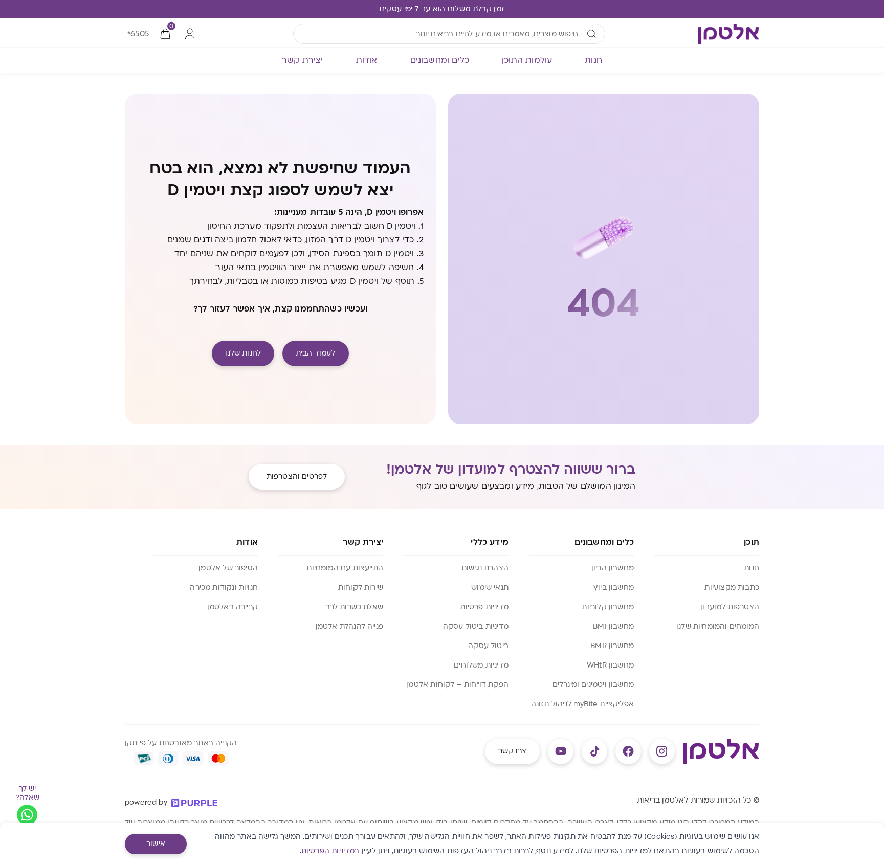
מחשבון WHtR (610, 665)
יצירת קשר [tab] (302, 60)
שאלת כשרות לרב (354, 607)
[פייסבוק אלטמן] (628, 751)
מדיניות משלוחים (481, 665)
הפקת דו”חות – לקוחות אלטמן (457, 685)
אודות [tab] (367, 60)
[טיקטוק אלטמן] (594, 751)
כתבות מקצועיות (731, 587)
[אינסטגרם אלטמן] (662, 751)
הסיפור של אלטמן (228, 568)
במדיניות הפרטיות (330, 851)
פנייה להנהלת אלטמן (349, 626)
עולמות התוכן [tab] (527, 60)
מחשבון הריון (612, 568)
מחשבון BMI (613, 626)
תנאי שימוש (490, 587)
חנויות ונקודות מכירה (224, 587)
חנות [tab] (593, 60)
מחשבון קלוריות (608, 607)
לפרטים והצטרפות (297, 476)
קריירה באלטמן (232, 607)
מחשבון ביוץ (613, 587)
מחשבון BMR (612, 646)
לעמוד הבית (316, 353)
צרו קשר (512, 751)
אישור (155, 844)
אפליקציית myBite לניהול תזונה (582, 704)
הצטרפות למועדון (729, 607)
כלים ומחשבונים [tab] (440, 60)
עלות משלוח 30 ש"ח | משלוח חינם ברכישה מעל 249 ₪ (442, 9)
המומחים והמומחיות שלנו (717, 626)
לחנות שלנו (243, 353)
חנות (751, 568)
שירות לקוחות (360, 587)
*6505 (138, 33)
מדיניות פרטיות (484, 607)
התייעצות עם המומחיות (344, 568)
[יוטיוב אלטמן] (560, 751)
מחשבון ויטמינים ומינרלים (593, 685)
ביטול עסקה (488, 646)
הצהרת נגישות (485, 568)
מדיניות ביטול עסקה (476, 626)
